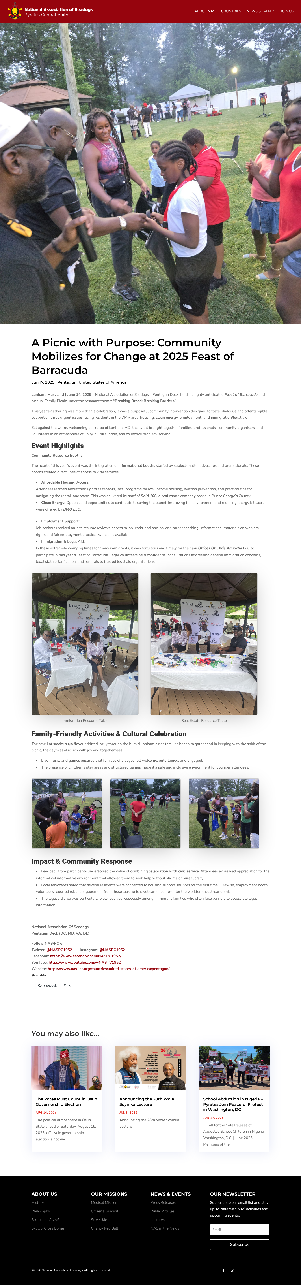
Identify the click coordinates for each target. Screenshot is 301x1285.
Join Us (287, 12)
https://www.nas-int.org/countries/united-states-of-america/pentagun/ (108, 968)
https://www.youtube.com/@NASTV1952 (85, 962)
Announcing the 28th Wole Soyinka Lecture (146, 1102)
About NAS (204, 12)
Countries (231, 12)
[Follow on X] (232, 1270)
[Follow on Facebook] (223, 1270)
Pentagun (67, 382)
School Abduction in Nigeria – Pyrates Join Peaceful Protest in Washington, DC (233, 1104)
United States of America (102, 382)
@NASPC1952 (59, 949)
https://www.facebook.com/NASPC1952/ (85, 956)
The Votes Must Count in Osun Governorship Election (66, 1102)
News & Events (261, 12)
